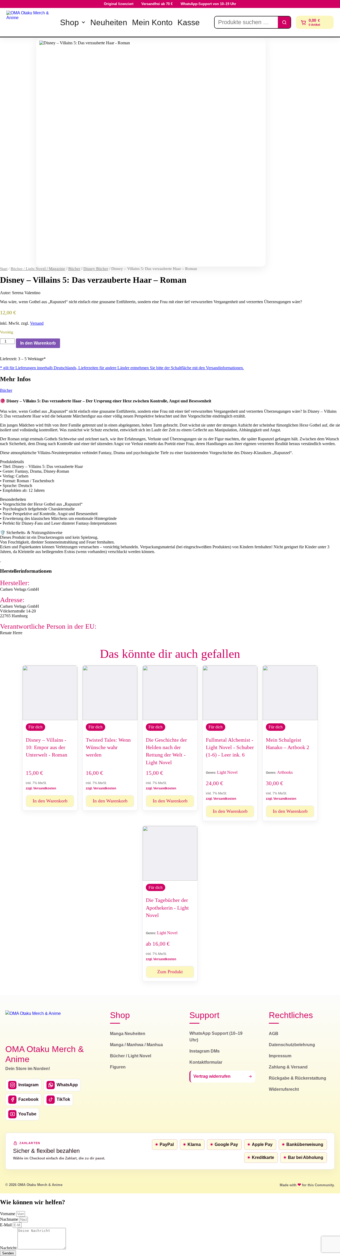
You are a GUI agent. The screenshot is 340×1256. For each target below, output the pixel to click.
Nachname (9, 1219)
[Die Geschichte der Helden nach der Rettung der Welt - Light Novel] (170, 693)
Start (3, 269)
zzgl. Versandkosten (41, 788)
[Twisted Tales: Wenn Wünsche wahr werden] (110, 693)
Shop (69, 22)
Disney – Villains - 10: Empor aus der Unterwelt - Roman (46, 747)
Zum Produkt (170, 971)
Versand (37, 323)
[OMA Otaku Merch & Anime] (29, 22)
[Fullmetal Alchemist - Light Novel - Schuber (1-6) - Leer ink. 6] (230, 693)
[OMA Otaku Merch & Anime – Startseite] (33, 1024)
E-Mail (6, 1225)
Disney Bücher (95, 269)
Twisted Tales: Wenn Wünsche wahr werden (108, 747)
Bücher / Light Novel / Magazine (38, 269)
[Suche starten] (284, 22)
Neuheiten (108, 22)
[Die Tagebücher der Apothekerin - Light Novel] (170, 853)
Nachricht (9, 1248)
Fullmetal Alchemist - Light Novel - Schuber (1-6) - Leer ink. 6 (230, 747)
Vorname (8, 1213)
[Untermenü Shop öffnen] (83, 22)
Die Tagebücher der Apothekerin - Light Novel (167, 907)
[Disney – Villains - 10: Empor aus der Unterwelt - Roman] (50, 693)
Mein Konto (152, 22)
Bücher (74, 269)
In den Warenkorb (38, 343)
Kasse (188, 22)
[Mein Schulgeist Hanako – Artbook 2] (290, 693)
